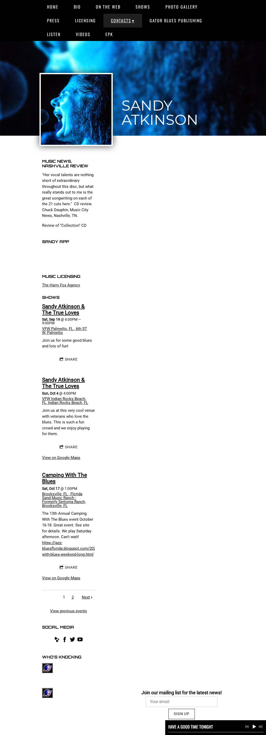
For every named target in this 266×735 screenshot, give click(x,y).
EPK (109, 34)
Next (86, 597)
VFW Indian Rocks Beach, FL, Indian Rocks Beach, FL (65, 400)
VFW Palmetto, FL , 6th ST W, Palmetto (64, 330)
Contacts (121, 20)
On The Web (108, 7)
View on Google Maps (61, 457)
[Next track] (260, 726)
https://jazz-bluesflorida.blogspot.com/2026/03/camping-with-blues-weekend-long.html (81, 548)
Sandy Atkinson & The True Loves (63, 309)
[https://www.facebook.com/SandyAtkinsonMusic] (64, 640)
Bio (77, 7)
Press (53, 20)
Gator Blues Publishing (176, 20)
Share (71, 359)
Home (52, 7)
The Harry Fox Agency (61, 285)
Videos (83, 34)
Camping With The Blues (64, 478)
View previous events (68, 611)
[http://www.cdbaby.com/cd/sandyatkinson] (57, 640)
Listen (54, 34)
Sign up (181, 714)
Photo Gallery (181, 7)
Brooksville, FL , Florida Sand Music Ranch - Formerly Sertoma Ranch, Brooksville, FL (64, 500)
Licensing (85, 20)
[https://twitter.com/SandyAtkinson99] (72, 640)
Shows (143, 7)
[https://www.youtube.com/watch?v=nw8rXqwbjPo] (80, 640)
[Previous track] (247, 726)
